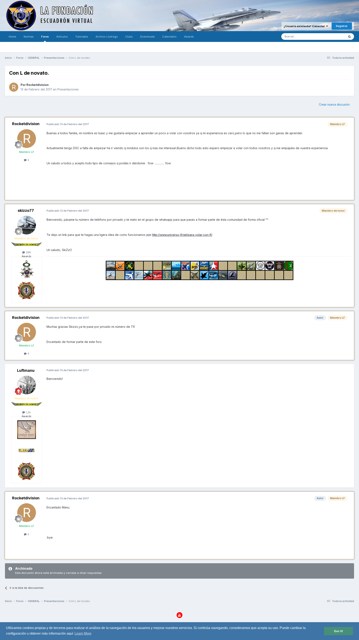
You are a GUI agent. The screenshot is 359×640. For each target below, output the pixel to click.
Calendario (169, 36)
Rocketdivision (37, 85)
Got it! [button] (338, 631)
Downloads (147, 36)
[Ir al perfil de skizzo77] (26, 225)
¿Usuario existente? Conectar (305, 26)
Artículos (62, 36)
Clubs (129, 36)
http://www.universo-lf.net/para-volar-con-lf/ (182, 234)
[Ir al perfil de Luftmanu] (26, 385)
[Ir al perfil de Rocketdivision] (13, 87)
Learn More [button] (83, 633)
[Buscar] (349, 36)
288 (28, 252)
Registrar (342, 26)
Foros (45, 36)
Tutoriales (81, 36)
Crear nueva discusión (334, 104)
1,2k (28, 412)
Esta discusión (330, 36)
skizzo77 (26, 210)
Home (12, 36)
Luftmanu (25, 370)
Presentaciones (68, 89)
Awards (189, 36)
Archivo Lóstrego (107, 36)
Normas (29, 36)
